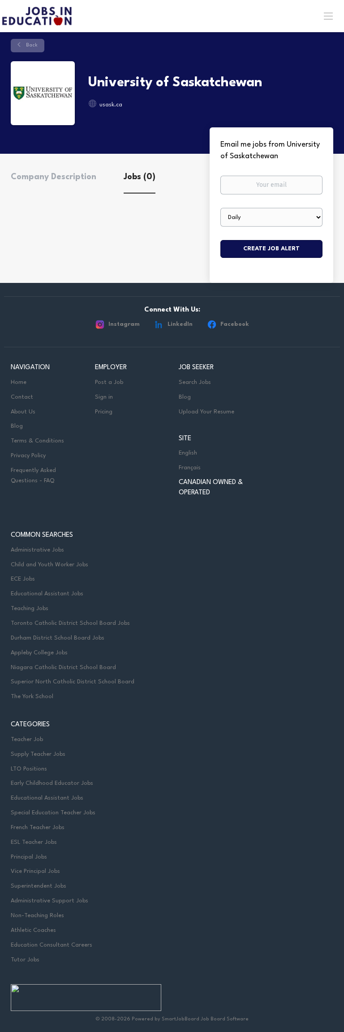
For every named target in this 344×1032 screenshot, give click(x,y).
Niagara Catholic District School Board (63, 667)
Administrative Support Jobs (49, 901)
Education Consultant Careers (51, 945)
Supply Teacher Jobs (38, 754)
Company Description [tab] (53, 177)
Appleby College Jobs (39, 653)
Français (190, 468)
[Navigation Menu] (328, 15)
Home (18, 382)
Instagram (124, 324)
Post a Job (109, 382)
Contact (22, 397)
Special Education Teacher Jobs (53, 813)
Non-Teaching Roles (37, 915)
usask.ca (110, 105)
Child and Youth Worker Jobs (49, 565)
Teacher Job (27, 739)
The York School (32, 696)
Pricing (103, 412)
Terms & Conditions (37, 441)
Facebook (234, 324)
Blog (17, 426)
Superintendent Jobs (38, 886)
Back (31, 45)
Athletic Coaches (33, 930)
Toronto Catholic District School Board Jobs (70, 623)
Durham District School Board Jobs (57, 638)
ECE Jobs (23, 579)
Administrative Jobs (37, 550)
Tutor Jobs (25, 960)
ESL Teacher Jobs (34, 842)
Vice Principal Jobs (36, 871)
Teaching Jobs (29, 608)
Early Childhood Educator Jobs (52, 783)
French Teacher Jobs (37, 827)
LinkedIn (180, 324)
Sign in (104, 397)
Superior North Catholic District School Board (72, 682)
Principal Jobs (29, 857)
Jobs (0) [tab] (139, 177)
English (188, 453)
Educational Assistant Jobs (47, 594)
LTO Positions (29, 769)
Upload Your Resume (206, 412)
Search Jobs (195, 382)
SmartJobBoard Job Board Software (205, 1019)
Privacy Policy (28, 456)
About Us (23, 412)
